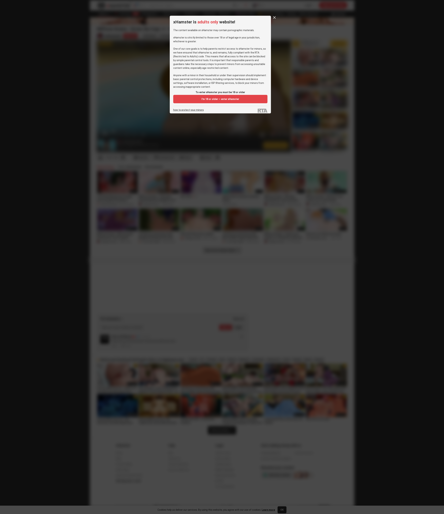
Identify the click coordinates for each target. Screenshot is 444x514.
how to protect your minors (188, 110)
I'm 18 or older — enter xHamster (220, 99)
